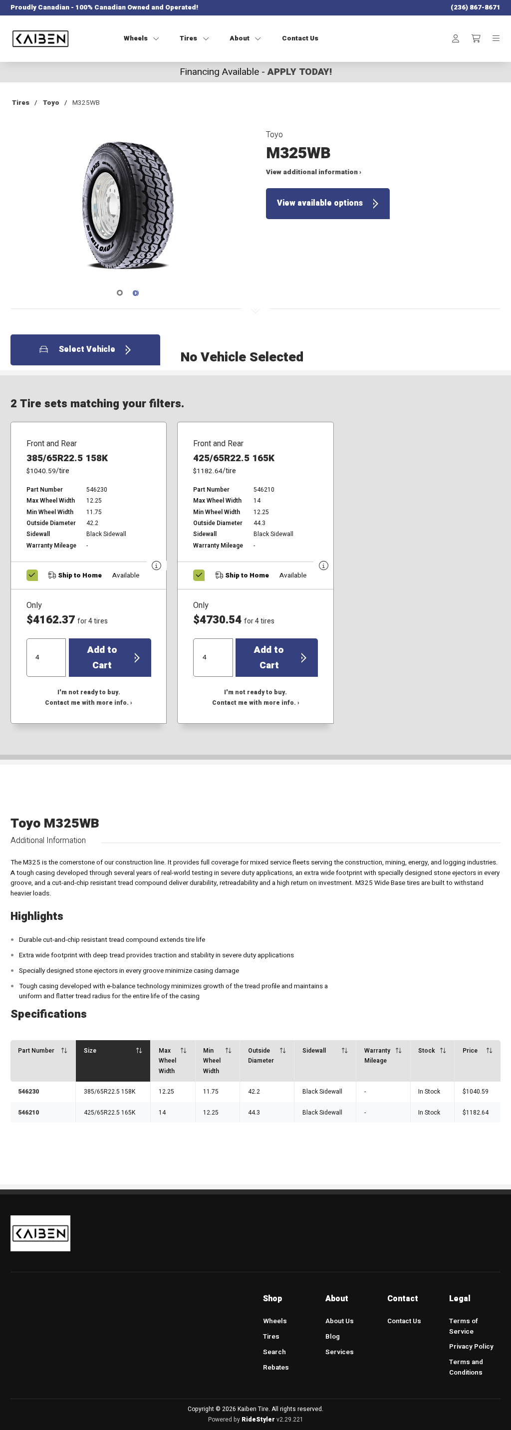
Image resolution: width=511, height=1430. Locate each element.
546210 (28, 1112)
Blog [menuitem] (332, 1337)
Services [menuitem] (339, 1352)
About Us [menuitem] (339, 1321)
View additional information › (313, 172)
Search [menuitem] (274, 1352)
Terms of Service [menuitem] (463, 1326)
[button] (128, 211)
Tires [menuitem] (271, 1337)
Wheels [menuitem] (275, 1321)
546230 (28, 1091)
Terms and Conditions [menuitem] (466, 1367)
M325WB (86, 103)
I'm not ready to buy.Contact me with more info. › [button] (88, 697)
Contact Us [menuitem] (404, 1321)
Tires (20, 103)
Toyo (51, 103)
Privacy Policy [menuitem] (471, 1347)
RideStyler (258, 1419)
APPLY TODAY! (299, 72)
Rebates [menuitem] (276, 1368)
